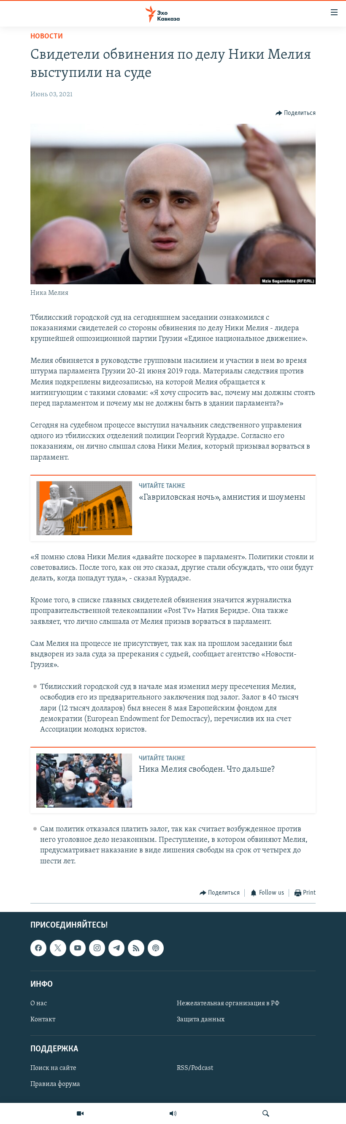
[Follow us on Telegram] (116, 948)
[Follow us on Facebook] (38, 948)
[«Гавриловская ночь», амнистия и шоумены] (84, 508)
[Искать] (265, 1113)
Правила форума (55, 1084)
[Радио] (173, 1113)
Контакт (42, 1019)
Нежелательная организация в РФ (228, 1003)
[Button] (296, 113)
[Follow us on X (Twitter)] (58, 948)
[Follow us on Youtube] (78, 948)
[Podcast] (156, 948)
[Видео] (80, 1113)
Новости (46, 37)
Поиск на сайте (53, 1068)
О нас (38, 1003)
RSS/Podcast (195, 1068)
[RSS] (136, 948)
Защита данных (200, 1019)
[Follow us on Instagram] (97, 948)
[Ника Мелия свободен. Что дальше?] (84, 781)
